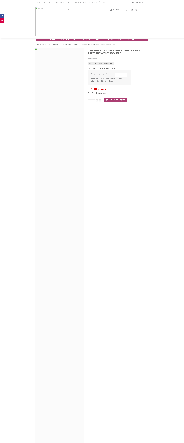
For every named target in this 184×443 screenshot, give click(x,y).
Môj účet (116, 9)
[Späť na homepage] (38, 45)
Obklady (44, 44)
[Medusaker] (48, 21)
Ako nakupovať (48, 2)
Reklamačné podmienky (79, 2)
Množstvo (90, 98)
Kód (89, 58)
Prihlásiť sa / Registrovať (120, 11)
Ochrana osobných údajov (97, 2)
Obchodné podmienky (62, 2)
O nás (39, 2)
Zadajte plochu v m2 (99, 74)
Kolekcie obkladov (54, 44)
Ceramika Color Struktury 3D (70, 44)
